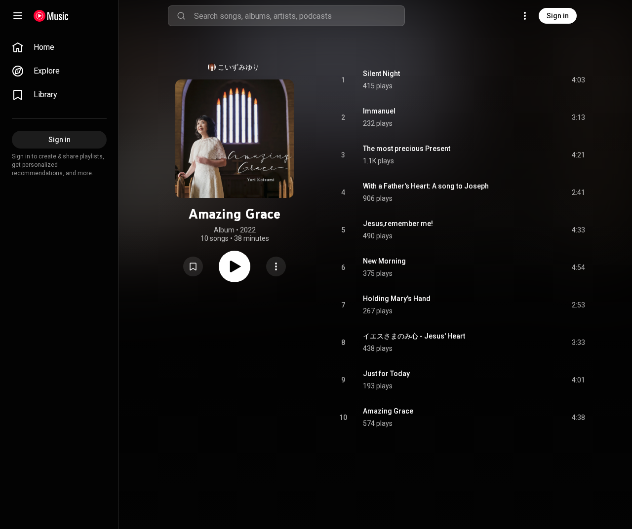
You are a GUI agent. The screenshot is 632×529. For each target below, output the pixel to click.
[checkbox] (578, 80)
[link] (59, 47)
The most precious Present (406, 148)
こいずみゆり (238, 67)
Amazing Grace (388, 411)
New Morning (384, 261)
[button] (193, 266)
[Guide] (18, 16)
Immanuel (379, 111)
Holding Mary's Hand (397, 298)
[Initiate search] (181, 16)
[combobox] (299, 16)
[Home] (51, 16)
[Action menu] (276, 266)
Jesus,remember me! (398, 223)
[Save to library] (193, 266)
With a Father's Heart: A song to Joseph (426, 186)
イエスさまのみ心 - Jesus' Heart (414, 336)
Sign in (558, 16)
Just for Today (386, 374)
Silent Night (381, 73)
